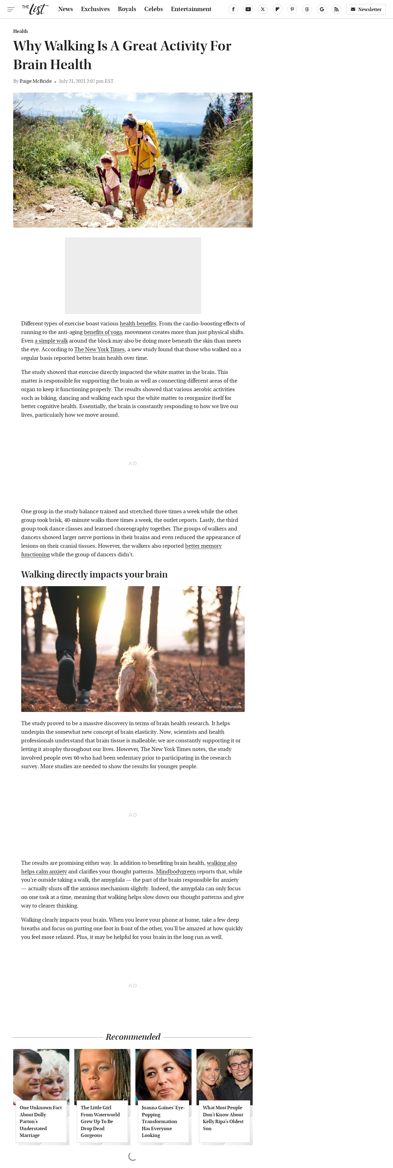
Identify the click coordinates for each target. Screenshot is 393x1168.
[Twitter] (263, 9)
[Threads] (307, 9)
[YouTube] (248, 9)
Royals (127, 9)
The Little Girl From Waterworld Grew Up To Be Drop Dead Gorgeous (100, 1121)
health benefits (138, 323)
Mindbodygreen (176, 871)
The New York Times (99, 349)
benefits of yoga (103, 332)
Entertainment (191, 9)
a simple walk (51, 341)
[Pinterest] (292, 9)
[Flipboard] (277, 9)
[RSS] (336, 9)
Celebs (153, 9)
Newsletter (370, 9)
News (65, 9)
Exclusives (95, 9)
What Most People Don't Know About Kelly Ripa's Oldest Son (223, 1118)
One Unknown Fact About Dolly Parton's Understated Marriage (41, 1121)
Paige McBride (36, 81)
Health (20, 31)
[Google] (322, 9)
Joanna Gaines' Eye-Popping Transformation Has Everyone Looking (163, 1121)
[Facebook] (233, 9)
